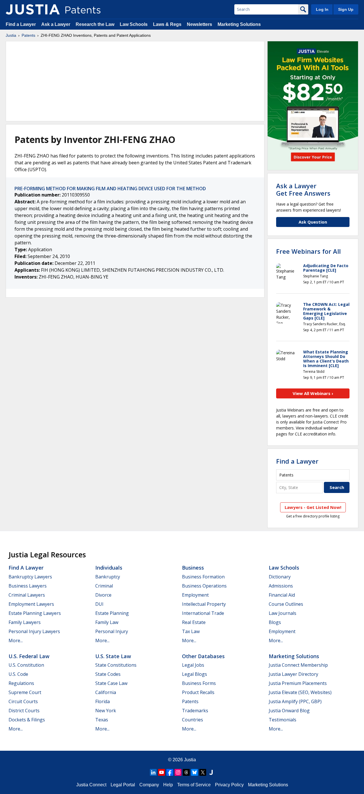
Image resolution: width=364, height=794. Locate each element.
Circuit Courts (23, 701)
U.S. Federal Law (29, 656)
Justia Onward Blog (289, 710)
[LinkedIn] (153, 772)
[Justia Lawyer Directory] (211, 772)
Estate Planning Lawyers (35, 613)
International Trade (203, 613)
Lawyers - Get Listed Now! (313, 507)
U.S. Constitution (26, 665)
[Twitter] (202, 772)
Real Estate (194, 622)
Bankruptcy (107, 577)
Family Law (106, 622)
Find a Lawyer (21, 24)
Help (168, 784)
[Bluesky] (194, 772)
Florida (102, 701)
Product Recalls (198, 692)
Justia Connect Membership (298, 665)
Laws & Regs (167, 24)
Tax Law (191, 631)
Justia (11, 35)
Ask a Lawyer (55, 24)
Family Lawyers (25, 622)
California (105, 692)
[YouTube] (161, 772)
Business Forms (199, 683)
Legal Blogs (194, 674)
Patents (28, 35)
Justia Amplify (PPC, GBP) (295, 701)
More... (16, 640)
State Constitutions (115, 665)
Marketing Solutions (239, 24)
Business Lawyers (28, 586)
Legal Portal (123, 784)
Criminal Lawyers (27, 595)
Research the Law (95, 24)
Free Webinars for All (308, 251)
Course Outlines (286, 604)
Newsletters (199, 24)
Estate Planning (112, 613)
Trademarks (195, 710)
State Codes (108, 674)
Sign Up (345, 9)
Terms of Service (194, 784)
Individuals (108, 567)
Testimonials (282, 720)
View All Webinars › (313, 393)
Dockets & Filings (27, 720)
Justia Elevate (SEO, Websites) (300, 692)
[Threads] (186, 772)
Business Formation (203, 577)
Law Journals (282, 613)
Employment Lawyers (31, 604)
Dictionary (280, 577)
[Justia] (33, 9)
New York (105, 710)
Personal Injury (111, 631)
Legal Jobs (193, 665)
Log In (322, 9)
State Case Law (111, 683)
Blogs (275, 622)
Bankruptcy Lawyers (30, 577)
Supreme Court (25, 692)
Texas (101, 720)
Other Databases (203, 656)
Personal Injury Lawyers (34, 631)
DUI (99, 604)
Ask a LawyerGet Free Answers (303, 189)
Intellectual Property (204, 604)
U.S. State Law (113, 656)
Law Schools (134, 24)
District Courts (24, 710)
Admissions (281, 586)
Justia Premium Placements (298, 683)
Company (149, 784)
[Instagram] (178, 772)
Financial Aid (282, 595)
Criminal (104, 586)
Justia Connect (91, 784)
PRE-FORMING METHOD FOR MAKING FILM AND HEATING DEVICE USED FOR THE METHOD (110, 188)
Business (193, 567)
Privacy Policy (229, 784)
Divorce (103, 595)
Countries (192, 720)
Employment (195, 595)
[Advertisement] (135, 81)
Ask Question (313, 222)
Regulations (21, 683)
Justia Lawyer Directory (293, 674)
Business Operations (204, 586)
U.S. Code (18, 674)
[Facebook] (169, 772)
